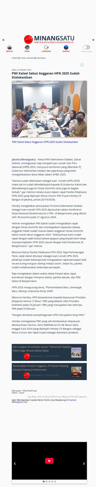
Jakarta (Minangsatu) (24, 159)
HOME (14, 58)
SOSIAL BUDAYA (27, 58)
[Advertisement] (48, 17)
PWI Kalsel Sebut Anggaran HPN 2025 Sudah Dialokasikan (45, 142)
